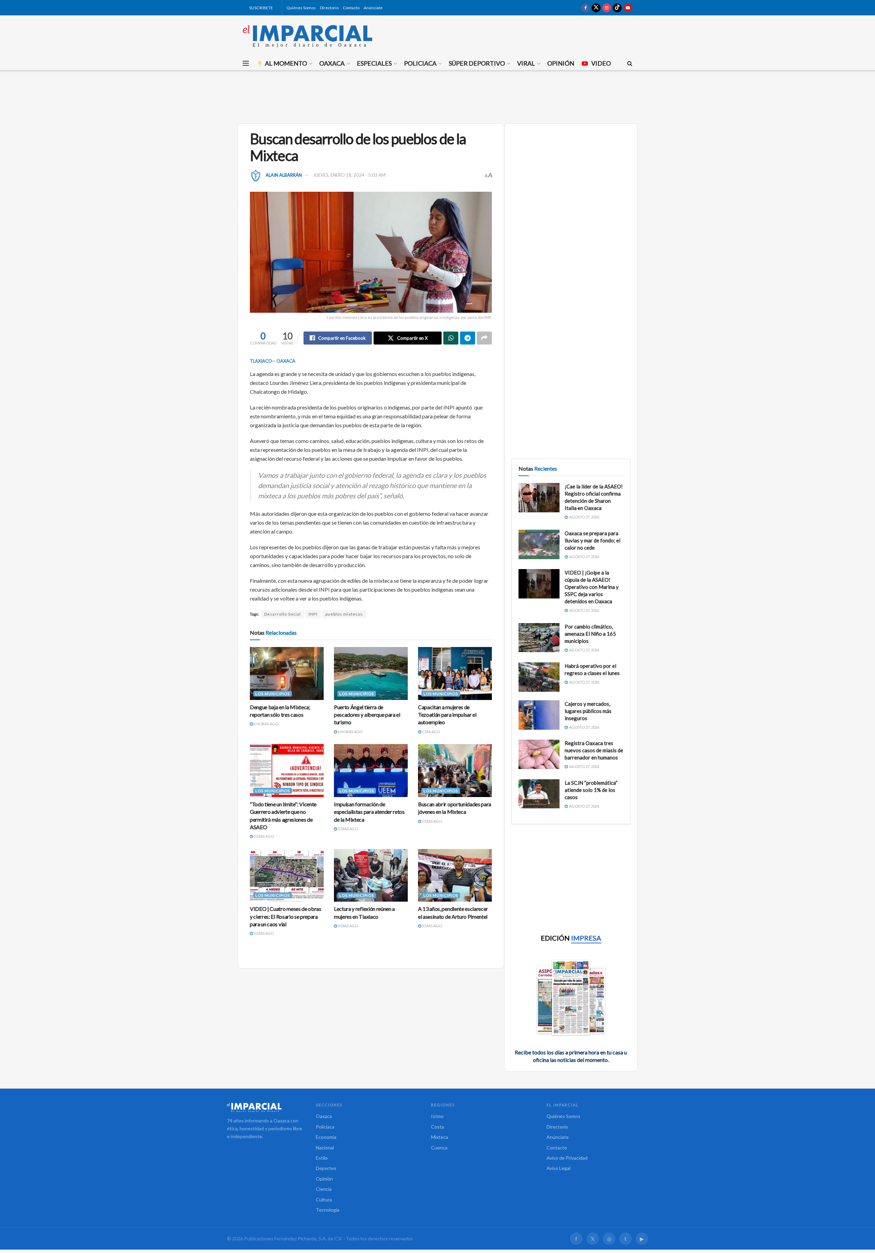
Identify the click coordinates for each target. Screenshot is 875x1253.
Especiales (374, 63)
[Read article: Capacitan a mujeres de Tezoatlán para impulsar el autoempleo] (455, 673)
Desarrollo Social (282, 614)
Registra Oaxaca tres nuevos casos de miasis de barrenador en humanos (594, 750)
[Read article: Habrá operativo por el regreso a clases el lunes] (539, 677)
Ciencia (324, 1189)
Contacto (351, 7)
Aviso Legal (558, 1168)
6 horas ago (265, 724)
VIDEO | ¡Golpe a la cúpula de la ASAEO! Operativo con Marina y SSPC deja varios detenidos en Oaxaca (592, 586)
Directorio (329, 7)
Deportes (326, 1168)
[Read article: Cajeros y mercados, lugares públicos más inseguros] (539, 715)
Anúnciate (373, 7)
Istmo (437, 1116)
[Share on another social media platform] (484, 338)
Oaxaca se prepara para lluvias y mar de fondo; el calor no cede (592, 540)
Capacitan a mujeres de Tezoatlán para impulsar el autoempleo (447, 715)
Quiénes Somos (301, 7)
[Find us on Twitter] (596, 7)
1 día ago (430, 731)
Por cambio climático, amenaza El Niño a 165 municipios (590, 633)
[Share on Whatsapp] (450, 338)
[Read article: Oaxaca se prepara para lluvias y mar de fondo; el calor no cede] (539, 544)
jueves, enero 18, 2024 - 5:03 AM (349, 175)
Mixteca (439, 1137)
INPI (313, 614)
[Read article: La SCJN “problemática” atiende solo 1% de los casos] (539, 794)
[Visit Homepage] (308, 36)
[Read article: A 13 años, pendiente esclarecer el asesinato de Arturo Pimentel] (455, 875)
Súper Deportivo (477, 63)
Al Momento (286, 63)
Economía (326, 1137)
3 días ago (263, 933)
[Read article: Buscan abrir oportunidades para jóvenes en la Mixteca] (455, 770)
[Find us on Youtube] (627, 7)
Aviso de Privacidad (567, 1158)
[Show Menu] (246, 63)
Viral (526, 63)
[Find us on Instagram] (606, 7)
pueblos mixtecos (344, 614)
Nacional (325, 1147)
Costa (437, 1127)
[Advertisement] (437, 95)
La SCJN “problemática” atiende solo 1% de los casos (591, 790)
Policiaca (420, 63)
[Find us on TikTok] (617, 7)
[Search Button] (629, 63)
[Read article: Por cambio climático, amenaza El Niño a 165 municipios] (539, 637)
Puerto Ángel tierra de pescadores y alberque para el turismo (367, 715)
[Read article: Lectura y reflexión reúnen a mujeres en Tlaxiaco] (371, 875)
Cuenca (439, 1147)
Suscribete (260, 7)
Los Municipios (272, 693)
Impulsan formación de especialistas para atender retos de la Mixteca (369, 812)
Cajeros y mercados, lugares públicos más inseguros (588, 711)
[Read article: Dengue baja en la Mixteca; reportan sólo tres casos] (287, 673)
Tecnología (327, 1210)
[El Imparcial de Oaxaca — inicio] (264, 1107)
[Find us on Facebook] (585, 7)
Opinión (560, 63)
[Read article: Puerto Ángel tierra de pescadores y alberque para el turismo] (371, 673)
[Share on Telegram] (467, 338)
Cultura (324, 1199)
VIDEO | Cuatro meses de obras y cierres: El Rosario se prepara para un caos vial (285, 916)
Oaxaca (332, 63)
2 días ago (263, 836)
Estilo (322, 1158)
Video (601, 63)
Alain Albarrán (284, 175)
